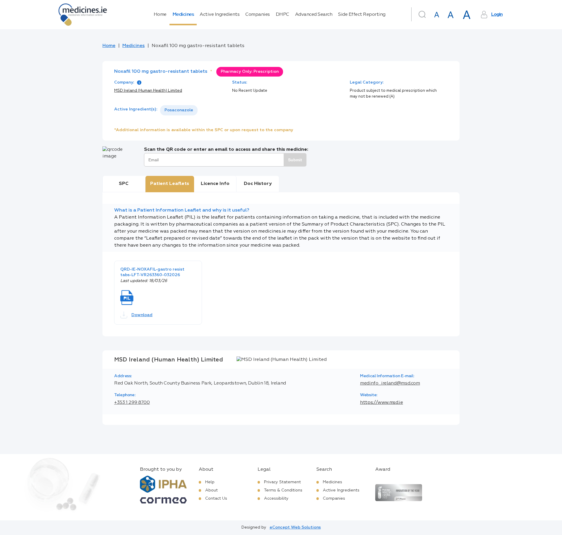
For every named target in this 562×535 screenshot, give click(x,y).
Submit (295, 159)
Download (142, 315)
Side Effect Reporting (361, 14)
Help (210, 482)
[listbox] (179, 110)
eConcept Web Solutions (295, 527)
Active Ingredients (219, 14)
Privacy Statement (282, 482)
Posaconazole (179, 110)
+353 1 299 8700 (132, 402)
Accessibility (276, 498)
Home (160, 14)
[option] (179, 110)
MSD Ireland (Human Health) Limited (148, 91)
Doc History (258, 183)
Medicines (183, 14)
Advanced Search (314, 14)
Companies (257, 14)
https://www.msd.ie (381, 402)
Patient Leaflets (169, 183)
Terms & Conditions (283, 490)
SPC (123, 183)
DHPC (282, 14)
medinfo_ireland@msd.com (390, 383)
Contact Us (216, 498)
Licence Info (215, 183)
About (211, 490)
